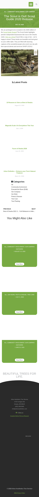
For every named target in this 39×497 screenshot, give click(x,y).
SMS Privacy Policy (19, 493)
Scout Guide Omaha (9, 32)
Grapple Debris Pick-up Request (19, 416)
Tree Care (14, 199)
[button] (31, 4)
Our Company (30, 11)
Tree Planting (15, 201)
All (5, 11)
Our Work (14, 194)
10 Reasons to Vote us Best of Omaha (19, 102)
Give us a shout (10, 37)
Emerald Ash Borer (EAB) (19, 189)
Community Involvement (16, 11)
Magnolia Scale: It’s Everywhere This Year (19, 125)
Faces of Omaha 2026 (19, 148)
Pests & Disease (16, 196)
